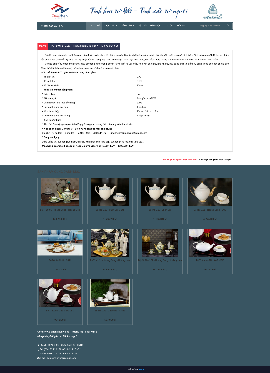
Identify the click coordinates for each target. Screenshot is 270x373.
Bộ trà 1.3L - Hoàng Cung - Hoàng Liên (110, 260)
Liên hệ (181, 26)
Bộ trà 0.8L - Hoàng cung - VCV (210, 210)
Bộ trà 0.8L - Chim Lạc (160, 210)
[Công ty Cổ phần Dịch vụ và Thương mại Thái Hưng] (60, 11)
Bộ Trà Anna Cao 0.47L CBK (60, 310)
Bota (141, 369)
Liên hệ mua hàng (60, 46)
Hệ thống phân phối (149, 26)
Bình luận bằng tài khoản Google (215, 159)
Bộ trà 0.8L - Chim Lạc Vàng (110, 210)
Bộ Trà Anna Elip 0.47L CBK (210, 260)
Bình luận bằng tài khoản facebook (180, 159)
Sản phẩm (127, 26)
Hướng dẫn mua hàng (85, 46)
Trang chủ (94, 26)
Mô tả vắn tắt (109, 46)
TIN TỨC (168, 26)
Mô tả (42, 46)
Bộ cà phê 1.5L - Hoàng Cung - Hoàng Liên (160, 260)
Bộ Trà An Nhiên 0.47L (60, 260)
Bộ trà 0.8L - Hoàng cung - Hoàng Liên (60, 210)
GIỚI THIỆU (110, 26)
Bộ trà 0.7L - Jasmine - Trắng (110, 310)
